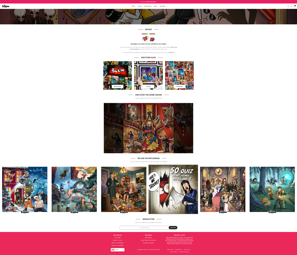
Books (155, 6)
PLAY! (148, 128)
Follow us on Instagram (117, 243)
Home (133, 6)
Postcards (162, 6)
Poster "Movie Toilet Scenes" (148, 240)
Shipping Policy (178, 249)
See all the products (148, 243)
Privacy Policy (187, 249)
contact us (171, 52)
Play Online (118, 237)
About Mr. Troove (117, 240)
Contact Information (184, 252)
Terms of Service (174, 252)
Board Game (147, 6)
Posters (140, 6)
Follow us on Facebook (118, 245)
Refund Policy (170, 249)
